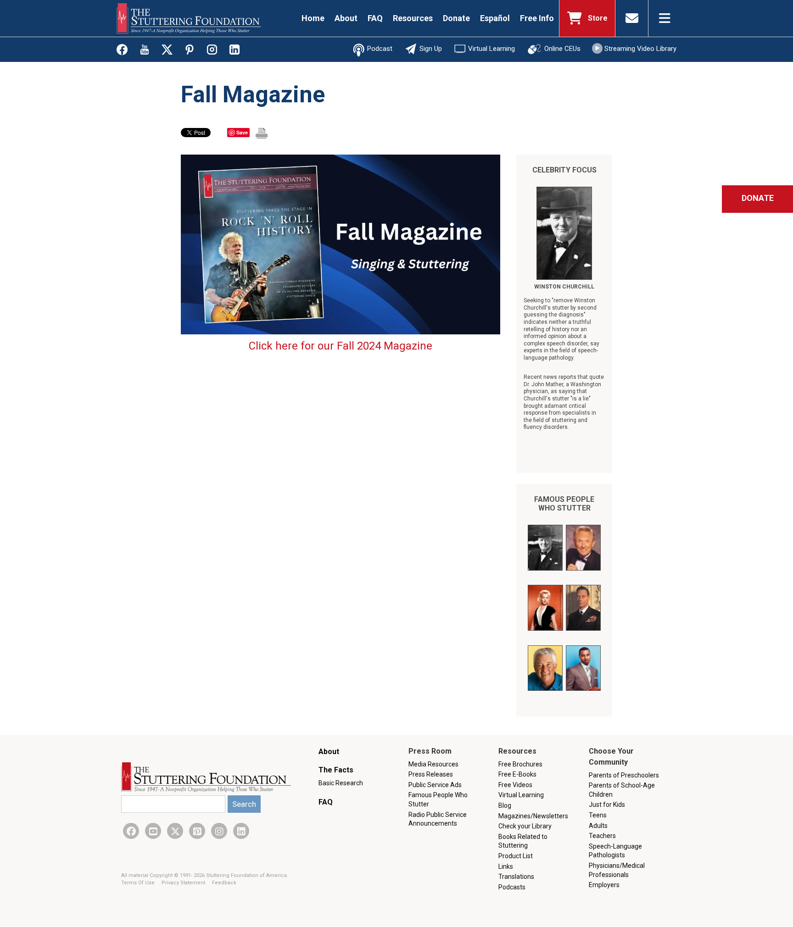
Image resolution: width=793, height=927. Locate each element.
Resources (413, 18)
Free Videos (515, 784)
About (346, 18)
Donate (456, 18)
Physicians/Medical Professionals (617, 870)
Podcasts (511, 887)
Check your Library (525, 826)
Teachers (602, 835)
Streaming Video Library (640, 48)
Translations (516, 876)
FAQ (375, 18)
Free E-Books (517, 774)
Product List (515, 856)
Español (495, 18)
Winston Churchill (564, 286)
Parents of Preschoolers (624, 775)
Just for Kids (607, 804)
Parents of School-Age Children (622, 790)
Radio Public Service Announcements (437, 819)
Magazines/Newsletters (533, 816)
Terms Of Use (138, 883)
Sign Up (430, 48)
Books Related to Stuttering (522, 841)
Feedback (224, 883)
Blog (504, 805)
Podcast (379, 48)
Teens (598, 815)
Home (313, 18)
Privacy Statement (184, 883)
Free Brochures (520, 764)
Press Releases (430, 774)
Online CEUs (562, 48)
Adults (598, 825)
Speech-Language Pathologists (615, 851)
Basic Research (340, 783)
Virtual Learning (491, 48)
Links (505, 866)
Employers (604, 884)
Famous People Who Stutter (564, 503)
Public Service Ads (435, 784)
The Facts (335, 770)
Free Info (537, 18)
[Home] (189, 18)
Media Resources (433, 764)
